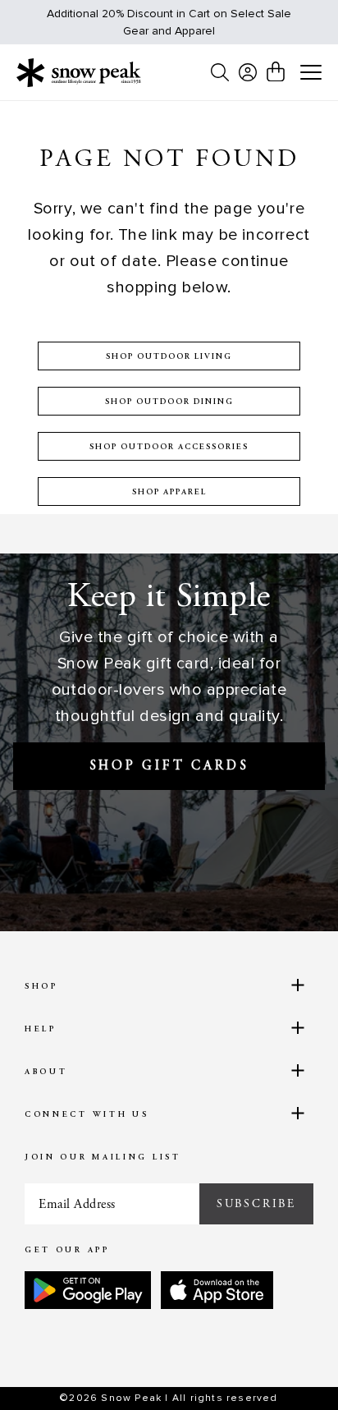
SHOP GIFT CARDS (169, 766)
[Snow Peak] (78, 72)
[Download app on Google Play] (88, 1290)
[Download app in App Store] (217, 1290)
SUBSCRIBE (256, 1203)
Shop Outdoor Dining (169, 402)
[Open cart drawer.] (275, 71)
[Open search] (219, 72)
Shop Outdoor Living (169, 357)
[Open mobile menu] (311, 73)
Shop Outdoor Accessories (169, 447)
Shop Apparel (169, 493)
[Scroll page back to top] (289, 1369)
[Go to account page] (247, 72)
